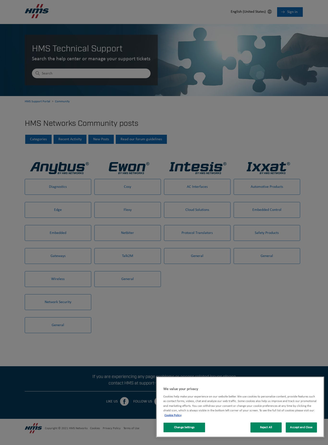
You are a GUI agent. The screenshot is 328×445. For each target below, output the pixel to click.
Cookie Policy (173, 415)
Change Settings (184, 427)
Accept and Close (301, 427)
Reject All (266, 427)
